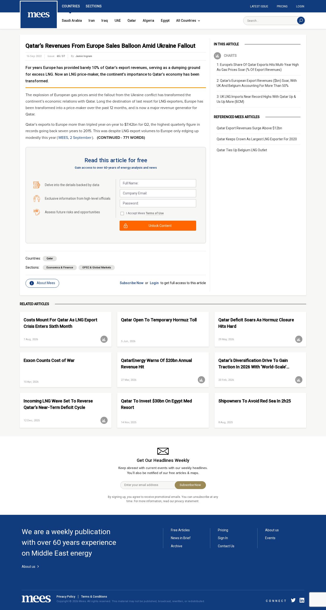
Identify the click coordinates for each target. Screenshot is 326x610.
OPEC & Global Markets (96, 267)
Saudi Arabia (72, 20)
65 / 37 (61, 56)
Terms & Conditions (94, 596)
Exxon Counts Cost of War (49, 360)
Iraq (104, 20)
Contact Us (226, 546)
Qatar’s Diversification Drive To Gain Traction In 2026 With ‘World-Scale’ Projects (253, 364)
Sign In (223, 538)
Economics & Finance (60, 267)
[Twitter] (293, 601)
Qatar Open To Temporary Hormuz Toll (159, 319)
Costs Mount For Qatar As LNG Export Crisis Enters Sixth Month (60, 323)
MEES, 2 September (74, 137)
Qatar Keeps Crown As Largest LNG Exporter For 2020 (257, 139)
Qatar (131, 20)
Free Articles (180, 530)
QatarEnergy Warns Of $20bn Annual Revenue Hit (156, 363)
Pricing (282, 6)
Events (270, 538)
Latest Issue (259, 6)
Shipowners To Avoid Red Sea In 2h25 (254, 400)
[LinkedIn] (301, 601)
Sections (94, 6)
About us (272, 530)
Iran (92, 20)
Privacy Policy (66, 596)
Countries (71, 6)
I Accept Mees (145, 213)
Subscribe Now (131, 283)
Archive (176, 546)
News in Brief (181, 538)
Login (300, 6)
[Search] (301, 20)
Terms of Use (155, 213)
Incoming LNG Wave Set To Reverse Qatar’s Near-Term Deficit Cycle (58, 404)
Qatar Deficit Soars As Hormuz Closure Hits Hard (256, 323)
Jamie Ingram (83, 56)
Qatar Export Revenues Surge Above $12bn (249, 128)
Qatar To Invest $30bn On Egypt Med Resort (156, 404)
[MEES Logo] (39, 15)
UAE (118, 20)
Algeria (148, 20)
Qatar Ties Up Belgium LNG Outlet (242, 150)
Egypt (165, 20)
